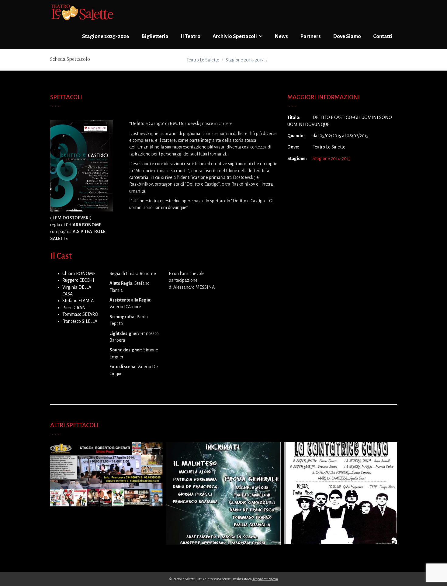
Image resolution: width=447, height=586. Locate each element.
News (281, 36)
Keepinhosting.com (265, 579)
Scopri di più (105, 480)
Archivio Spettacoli (235, 36)
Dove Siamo (347, 36)
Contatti (382, 36)
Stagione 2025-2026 (105, 36)
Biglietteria (154, 36)
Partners (310, 36)
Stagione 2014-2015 (332, 158)
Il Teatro (190, 36)
